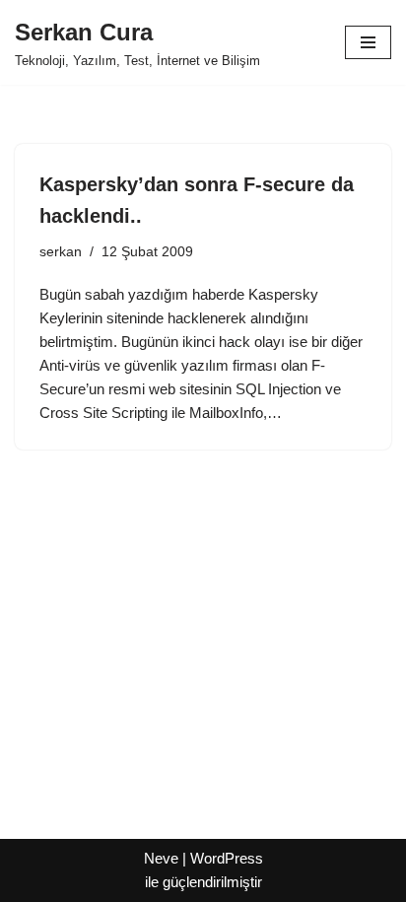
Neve (161, 858)
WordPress (226, 858)
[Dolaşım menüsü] (368, 42)
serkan (60, 251)
